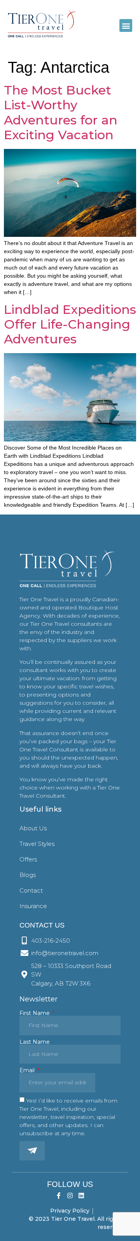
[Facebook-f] (59, 1195)
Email (27, 1070)
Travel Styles (36, 843)
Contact (31, 890)
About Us (33, 828)
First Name (35, 1013)
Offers (28, 859)
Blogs (27, 875)
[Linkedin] (81, 1195)
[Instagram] (70, 1195)
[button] (125, 25)
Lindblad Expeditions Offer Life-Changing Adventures (70, 324)
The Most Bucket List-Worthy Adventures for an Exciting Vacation (60, 112)
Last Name (34, 1042)
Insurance (33, 906)
